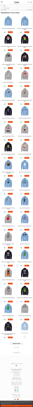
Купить (10, 32)
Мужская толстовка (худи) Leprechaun (8, 315)
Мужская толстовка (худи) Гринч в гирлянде (8, 154)
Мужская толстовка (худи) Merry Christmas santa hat (8, 47)
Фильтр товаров (4, 9)
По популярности (29, 9)
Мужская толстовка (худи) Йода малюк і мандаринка (8, 172)
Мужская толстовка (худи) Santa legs (24, 82)
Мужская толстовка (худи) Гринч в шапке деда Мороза (25, 47)
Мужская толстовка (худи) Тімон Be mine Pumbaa (8, 208)
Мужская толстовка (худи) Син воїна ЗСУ (24, 118)
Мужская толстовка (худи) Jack (25, 243)
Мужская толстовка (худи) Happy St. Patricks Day (24, 297)
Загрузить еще (16, 343)
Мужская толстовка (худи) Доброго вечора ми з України (24, 29)
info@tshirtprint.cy (16, 388)
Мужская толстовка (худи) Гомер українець (24, 136)
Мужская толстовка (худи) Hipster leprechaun (25, 261)
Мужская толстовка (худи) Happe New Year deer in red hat (24, 65)
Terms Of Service (9, 403)
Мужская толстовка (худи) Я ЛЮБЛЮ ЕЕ (8, 297)
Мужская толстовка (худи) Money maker (25, 315)
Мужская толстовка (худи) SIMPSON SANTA (24, 154)
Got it (16, 405)
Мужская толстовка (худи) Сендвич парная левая (8, 262)
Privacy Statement (3, 403)
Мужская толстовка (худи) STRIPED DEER (8, 100)
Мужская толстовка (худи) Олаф (8, 82)
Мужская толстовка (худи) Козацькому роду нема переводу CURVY (8, 334)
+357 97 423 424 (16, 391)
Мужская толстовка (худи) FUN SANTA (8, 136)
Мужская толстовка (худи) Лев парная (8, 118)
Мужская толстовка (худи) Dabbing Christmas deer (25, 101)
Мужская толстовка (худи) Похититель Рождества (8, 244)
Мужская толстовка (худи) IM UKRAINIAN (8, 28)
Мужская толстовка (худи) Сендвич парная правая (24, 280)
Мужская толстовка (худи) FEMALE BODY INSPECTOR (8, 65)
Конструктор (16, 352)
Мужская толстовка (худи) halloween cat (8, 279)
